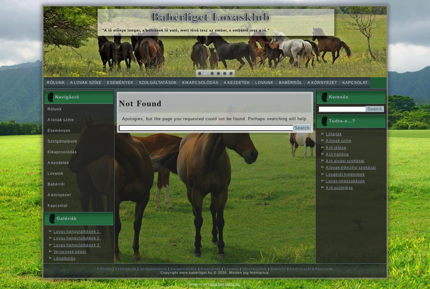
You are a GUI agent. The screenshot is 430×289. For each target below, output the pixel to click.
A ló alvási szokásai (345, 161)
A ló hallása (337, 154)
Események (120, 82)
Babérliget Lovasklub (210, 16)
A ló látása (336, 147)
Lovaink (264, 82)
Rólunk (56, 82)
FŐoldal (104, 269)
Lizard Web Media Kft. (224, 284)
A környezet (322, 82)
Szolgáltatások (158, 82)
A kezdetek (237, 82)
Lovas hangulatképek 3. (77, 245)
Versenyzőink (254, 269)
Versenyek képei (70, 252)
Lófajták (334, 134)
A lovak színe (86, 82)
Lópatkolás (65, 258)
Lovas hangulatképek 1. (77, 231)
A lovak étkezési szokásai (351, 167)
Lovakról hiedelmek (345, 174)
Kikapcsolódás (200, 82)
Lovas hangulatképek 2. (77, 238)
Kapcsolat (355, 82)
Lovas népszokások (345, 181)
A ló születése (339, 188)
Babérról (290, 82)
